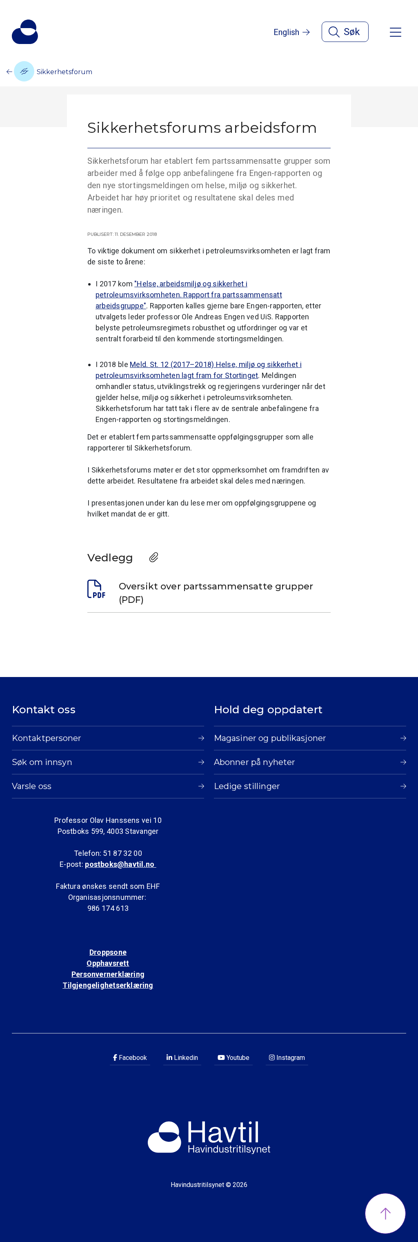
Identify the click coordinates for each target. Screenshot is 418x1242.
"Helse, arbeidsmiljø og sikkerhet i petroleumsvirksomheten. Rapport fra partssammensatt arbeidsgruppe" (189, 294)
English (286, 32)
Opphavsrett (108, 963)
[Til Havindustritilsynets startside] (25, 32)
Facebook (132, 1058)
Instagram (290, 1058)
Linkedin (185, 1058)
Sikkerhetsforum (63, 72)
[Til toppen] (385, 1213)
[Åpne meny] (395, 31)
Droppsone (108, 952)
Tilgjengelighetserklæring (107, 985)
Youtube (237, 1058)
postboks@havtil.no (120, 864)
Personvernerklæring (108, 974)
